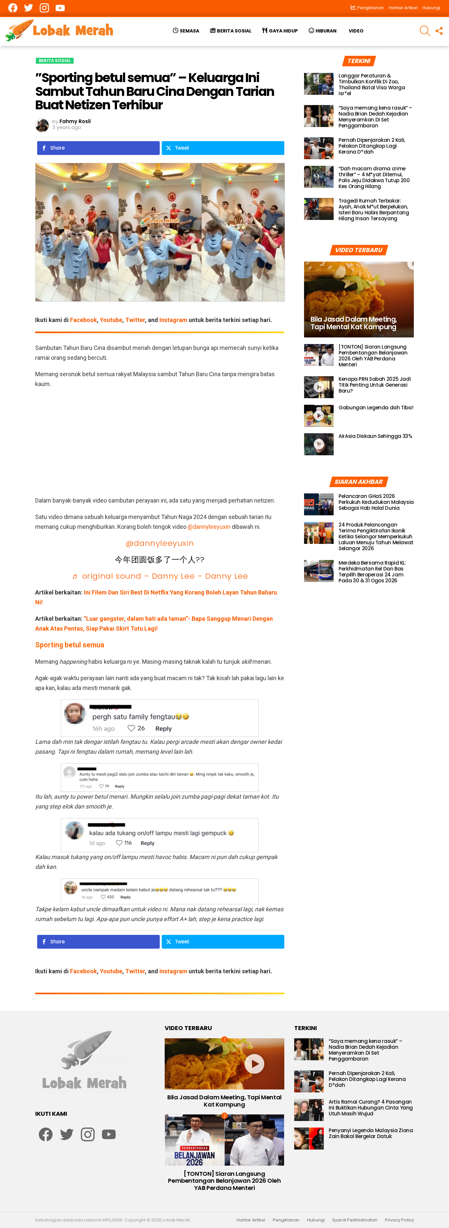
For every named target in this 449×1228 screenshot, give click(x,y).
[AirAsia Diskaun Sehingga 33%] (319, 444)
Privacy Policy (399, 1220)
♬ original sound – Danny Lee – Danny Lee (160, 576)
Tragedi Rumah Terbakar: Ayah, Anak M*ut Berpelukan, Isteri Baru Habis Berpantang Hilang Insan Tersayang (374, 209)
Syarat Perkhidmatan (354, 1220)
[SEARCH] (425, 31)
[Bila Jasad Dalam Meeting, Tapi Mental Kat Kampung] (359, 299)
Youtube (111, 319)
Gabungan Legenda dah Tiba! (376, 407)
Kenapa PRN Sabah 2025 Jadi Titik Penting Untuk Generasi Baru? (375, 385)
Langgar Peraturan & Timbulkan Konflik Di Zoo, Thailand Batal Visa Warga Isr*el (372, 84)
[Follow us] (439, 31)
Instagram (173, 319)
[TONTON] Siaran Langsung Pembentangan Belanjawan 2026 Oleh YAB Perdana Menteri (373, 355)
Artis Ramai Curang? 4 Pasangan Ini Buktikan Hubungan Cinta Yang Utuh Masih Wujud (371, 1107)
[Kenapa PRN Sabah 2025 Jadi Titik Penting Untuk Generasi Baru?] (319, 387)
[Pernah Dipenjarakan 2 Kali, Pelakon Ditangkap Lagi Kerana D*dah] (319, 148)
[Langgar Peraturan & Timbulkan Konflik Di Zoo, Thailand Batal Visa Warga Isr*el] (319, 84)
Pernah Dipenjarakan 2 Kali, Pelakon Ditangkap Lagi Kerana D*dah (372, 146)
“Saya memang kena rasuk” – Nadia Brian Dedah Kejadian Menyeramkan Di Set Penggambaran (375, 116)
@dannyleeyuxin (209, 526)
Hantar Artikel (403, 8)
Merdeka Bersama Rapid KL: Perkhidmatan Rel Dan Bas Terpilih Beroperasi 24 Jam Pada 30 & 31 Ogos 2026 (372, 571)
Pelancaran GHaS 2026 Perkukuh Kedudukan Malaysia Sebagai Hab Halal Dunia (376, 502)
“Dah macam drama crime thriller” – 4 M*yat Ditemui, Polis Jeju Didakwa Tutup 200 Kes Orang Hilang (374, 177)
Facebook (83, 319)
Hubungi (431, 8)
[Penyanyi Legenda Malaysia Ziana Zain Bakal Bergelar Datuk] (309, 1139)
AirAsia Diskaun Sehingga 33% (375, 436)
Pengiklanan (286, 1220)
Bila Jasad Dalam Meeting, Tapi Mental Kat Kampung (224, 1101)
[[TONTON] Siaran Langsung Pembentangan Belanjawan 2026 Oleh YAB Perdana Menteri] (319, 355)
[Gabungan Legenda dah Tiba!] (319, 416)
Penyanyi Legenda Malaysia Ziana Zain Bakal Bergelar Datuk (371, 1133)
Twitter (135, 319)
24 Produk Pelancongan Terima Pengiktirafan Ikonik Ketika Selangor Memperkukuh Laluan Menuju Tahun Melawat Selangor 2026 (376, 536)
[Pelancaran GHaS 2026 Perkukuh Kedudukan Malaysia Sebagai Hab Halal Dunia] (319, 504)
